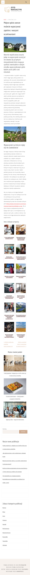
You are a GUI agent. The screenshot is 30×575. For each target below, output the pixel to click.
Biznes (4, 507)
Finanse (5, 520)
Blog (5, 19)
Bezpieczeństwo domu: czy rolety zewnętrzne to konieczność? (15, 462)
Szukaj (4, 429)
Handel (4, 524)
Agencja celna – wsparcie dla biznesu (15, 419)
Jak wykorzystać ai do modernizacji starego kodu (14, 455)
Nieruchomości (6, 532)
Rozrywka (5, 537)
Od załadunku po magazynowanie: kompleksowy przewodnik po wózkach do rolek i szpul (14, 479)
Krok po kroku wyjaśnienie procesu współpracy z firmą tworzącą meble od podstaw (15, 470)
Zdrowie (5, 545)
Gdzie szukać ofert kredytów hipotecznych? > (21, 344)
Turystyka (5, 541)
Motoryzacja (6, 528)
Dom (4, 516)
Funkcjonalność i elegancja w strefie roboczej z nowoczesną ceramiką (15, 447)
